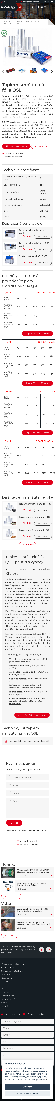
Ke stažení (6, 1006)
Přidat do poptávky (14, 153)
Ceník (4, 1002)
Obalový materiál (9, 967)
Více (40, 146)
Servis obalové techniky (12, 971)
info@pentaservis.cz (31, 2)
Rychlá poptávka (18, 146)
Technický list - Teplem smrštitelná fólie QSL (29, 741)
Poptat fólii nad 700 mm (37, 333)
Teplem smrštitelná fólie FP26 (35, 504)
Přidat (29, 236)
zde (47, 1079)
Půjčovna (5, 974)
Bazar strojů (6, 978)
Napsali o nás (7, 996)
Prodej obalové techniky (12, 964)
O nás (4, 989)
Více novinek (11, 896)
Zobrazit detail (42, 237)
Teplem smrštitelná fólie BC (34, 530)
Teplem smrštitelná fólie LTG (34, 517)
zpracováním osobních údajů (36, 830)
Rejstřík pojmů (8, 999)
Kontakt (5, 981)
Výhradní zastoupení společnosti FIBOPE (28, 659)
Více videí (9, 935)
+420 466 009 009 (11, 2)
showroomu (36, 688)
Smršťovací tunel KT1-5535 (33, 256)
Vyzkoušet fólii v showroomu (32, 715)
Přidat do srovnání (14, 157)
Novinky (5, 992)
